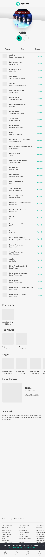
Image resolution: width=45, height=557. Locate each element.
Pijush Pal (12, 106)
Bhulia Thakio (14, 174)
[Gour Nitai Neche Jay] (8, 363)
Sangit (15, 162)
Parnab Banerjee (14, 198)
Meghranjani (13, 167)
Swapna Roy (21, 57)
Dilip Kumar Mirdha (15, 134)
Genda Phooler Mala (16, 252)
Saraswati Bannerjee (15, 99)
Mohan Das (13, 205)
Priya (11, 132)
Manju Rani (20, 113)
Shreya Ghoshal (7, 542)
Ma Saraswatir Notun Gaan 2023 (20, 139)
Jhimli (15, 247)
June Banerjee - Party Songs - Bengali (8, 322)
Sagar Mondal (13, 92)
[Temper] (21, 339)
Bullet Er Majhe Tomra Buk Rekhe (20, 146)
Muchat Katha (14, 111)
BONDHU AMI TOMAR (17, 238)
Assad (15, 289)
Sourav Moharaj (14, 148)
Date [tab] (22, 49)
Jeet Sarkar (12, 261)
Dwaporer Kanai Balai (16, 224)
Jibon (11, 155)
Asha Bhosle (6, 532)
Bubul (11, 247)
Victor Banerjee (24, 532)
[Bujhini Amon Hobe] (8, 339)
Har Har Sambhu (14, 97)
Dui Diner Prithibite (16, 182)
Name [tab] (37, 49)
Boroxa (11, 231)
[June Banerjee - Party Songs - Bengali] (8, 314)
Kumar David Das (14, 120)
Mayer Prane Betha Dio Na (18, 266)
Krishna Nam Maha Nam (17, 104)
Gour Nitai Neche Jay (16, 90)
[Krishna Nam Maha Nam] (21, 363)
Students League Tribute (18, 160)
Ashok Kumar (23, 536)
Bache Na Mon (14, 125)
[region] (22, 518)
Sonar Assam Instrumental (18, 273)
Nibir (22, 33)
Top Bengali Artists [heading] (7, 526)
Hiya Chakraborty (15, 254)
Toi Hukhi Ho (13, 118)
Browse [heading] (22, 542)
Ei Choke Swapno (15, 69)
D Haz (11, 233)
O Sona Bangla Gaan (16, 196)
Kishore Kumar (7, 530)
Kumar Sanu (13, 57)
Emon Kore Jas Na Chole (17, 210)
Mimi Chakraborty (25, 538)
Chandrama (13, 217)
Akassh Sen (12, 71)
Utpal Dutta (23, 530)
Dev (3, 538)
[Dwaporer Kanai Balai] (35, 363)
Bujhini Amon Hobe (15, 62)
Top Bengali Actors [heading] (24, 526)
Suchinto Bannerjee (15, 141)
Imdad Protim (17, 191)
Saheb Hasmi (13, 240)
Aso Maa (12, 55)
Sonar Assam (13, 280)
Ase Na (11, 259)
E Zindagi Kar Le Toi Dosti (18, 294)
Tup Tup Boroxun (15, 189)
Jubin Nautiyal (13, 64)
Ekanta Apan (40, 540)
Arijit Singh (5, 536)
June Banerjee (13, 78)
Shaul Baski (12, 113)
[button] (26, 38)
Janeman (12, 83)
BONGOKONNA (14, 153)
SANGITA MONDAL (24, 240)
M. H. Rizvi (22, 78)
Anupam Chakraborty (16, 127)
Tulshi (16, 169)
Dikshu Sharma (14, 219)
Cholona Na (13, 76)
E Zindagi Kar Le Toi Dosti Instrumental (22, 287)
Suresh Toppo (13, 275)
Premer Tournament (16, 245)
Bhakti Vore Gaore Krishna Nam (20, 203)
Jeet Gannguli (6, 534)
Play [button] (19, 38)
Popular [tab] (7, 49)
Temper (21, 347)
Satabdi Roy (23, 534)
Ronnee (11, 169)
